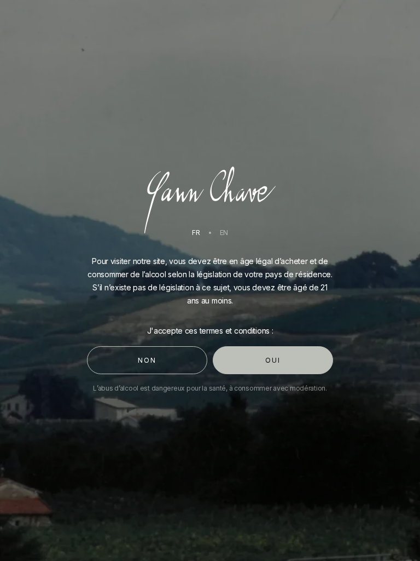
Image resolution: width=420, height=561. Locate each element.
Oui (272, 360)
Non (147, 360)
